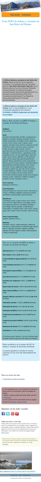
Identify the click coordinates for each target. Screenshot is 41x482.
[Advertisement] (20, 49)
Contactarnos (26, 15)
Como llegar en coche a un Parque (14, 379)
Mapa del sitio (15, 15)
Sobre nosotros (26, 475)
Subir (20, 475)
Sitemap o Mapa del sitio (19, 402)
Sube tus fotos (5, 432)
